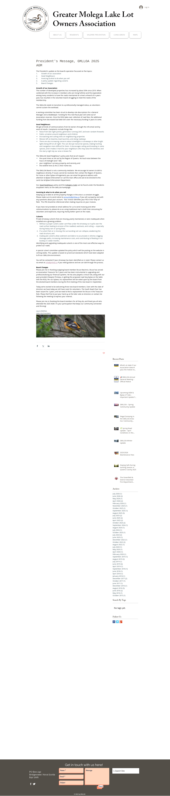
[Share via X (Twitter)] (43, 346)
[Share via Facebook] (37, 346)
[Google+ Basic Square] (121, 621)
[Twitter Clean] (34, 784)
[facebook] (30, 784)
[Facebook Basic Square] (114, 621)
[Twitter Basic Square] (117, 621)
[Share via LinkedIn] (49, 346)
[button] (57, 34)
